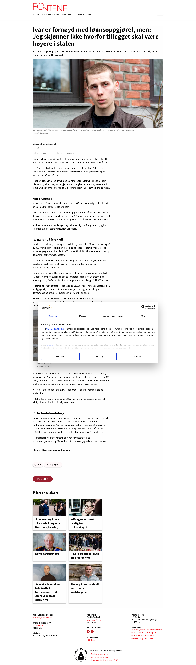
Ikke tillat (60, 356)
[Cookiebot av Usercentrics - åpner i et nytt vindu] (143, 307)
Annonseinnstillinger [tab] (113, 316)
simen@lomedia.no (40, 147)
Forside (36, 14)
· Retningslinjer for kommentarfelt (147, 629)
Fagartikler (67, 14)
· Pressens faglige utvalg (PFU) (104, 660)
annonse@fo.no (94, 619)
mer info (51, 345)
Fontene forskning (50, 14)
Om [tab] (143, 316)
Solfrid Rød (38, 625)
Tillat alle (136, 356)
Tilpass (96, 356)
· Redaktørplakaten (99, 654)
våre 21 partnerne (55, 329)
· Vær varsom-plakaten (100, 657)
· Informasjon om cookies (142, 635)
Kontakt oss (80, 14)
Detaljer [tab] (83, 316)
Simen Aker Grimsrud (44, 144)
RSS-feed (91, 640)
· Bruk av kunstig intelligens (144, 632)
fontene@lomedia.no (42, 617)
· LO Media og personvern (142, 638)
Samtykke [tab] (53, 316)
